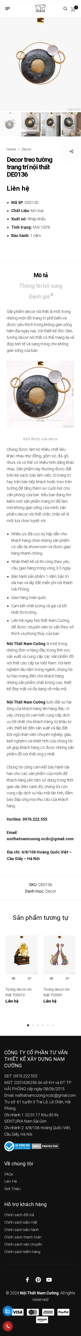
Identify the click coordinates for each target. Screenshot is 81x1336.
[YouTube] (49, 1279)
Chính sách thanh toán (22, 1237)
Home (11, 149)
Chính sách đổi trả (19, 1215)
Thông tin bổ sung (40, 285)
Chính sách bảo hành (21, 1229)
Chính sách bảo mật (20, 1222)
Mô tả (41, 275)
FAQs (8, 1174)
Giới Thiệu (12, 1188)
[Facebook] (27, 1279)
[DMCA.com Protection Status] (45, 1146)
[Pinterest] (38, 1279)
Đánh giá (41, 296)
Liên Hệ (10, 1181)
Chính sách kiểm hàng (22, 1251)
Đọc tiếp (29, 978)
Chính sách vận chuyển (23, 1244)
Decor (26, 149)
